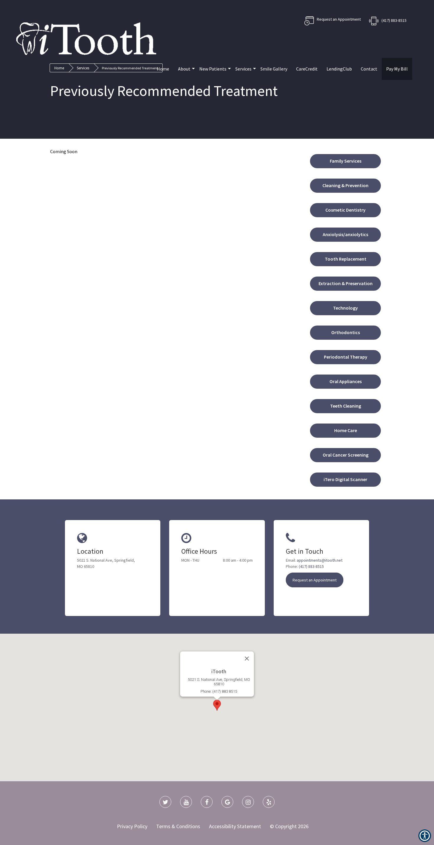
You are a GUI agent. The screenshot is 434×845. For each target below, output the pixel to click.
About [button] (184, 69)
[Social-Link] (165, 802)
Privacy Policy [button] (132, 826)
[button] (345, 160)
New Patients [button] (212, 69)
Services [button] (243, 69)
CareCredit (307, 69)
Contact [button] (369, 69)
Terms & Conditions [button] (178, 826)
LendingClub (339, 69)
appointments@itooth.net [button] (319, 560)
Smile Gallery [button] (273, 69)
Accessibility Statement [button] (235, 826)
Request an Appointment (315, 580)
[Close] (247, 658)
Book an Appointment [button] (332, 20)
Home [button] (163, 69)
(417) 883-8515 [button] (394, 20)
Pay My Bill (397, 69)
